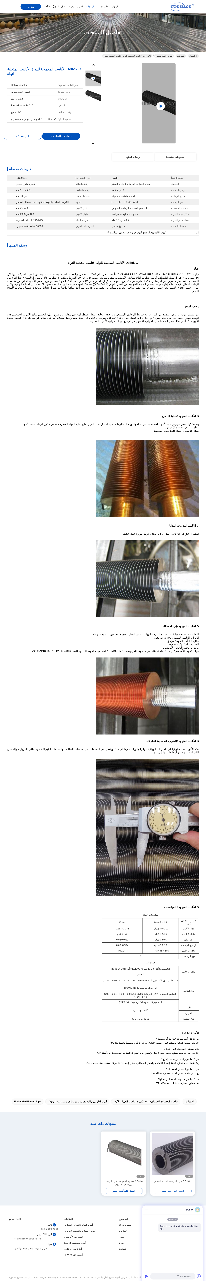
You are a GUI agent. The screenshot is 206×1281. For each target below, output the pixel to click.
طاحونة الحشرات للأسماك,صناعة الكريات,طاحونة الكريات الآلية (146, 1101)
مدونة (71, 6)
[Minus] (146, 1210)
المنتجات (90, 6)
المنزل (115, 6)
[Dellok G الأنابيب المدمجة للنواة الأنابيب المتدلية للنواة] (159, 103)
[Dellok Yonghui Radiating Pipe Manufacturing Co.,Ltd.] (182, 6)
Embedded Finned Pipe (27, 1101)
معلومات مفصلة (175, 156)
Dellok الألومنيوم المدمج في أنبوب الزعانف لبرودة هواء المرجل (124, 1183)
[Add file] (199, 1276)
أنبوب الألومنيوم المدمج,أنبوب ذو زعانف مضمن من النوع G (78, 1101)
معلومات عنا (103, 6)
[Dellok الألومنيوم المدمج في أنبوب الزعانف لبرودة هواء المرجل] (124, 1155)
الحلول (80, 6)
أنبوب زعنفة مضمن (164, 56)
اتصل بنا (62, 6)
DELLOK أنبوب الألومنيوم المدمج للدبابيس (172, 1181)
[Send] (146, 1276)
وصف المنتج (133, 156)
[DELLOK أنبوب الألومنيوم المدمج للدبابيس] (172, 1155)
